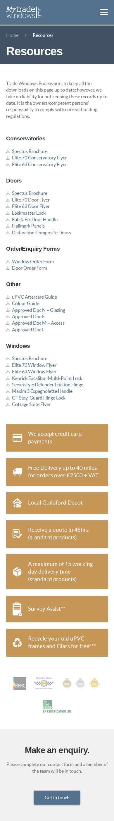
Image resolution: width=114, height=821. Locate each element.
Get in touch (57, 797)
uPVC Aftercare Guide (34, 297)
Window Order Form (33, 261)
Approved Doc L (28, 329)
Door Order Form (29, 268)
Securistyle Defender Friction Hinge (47, 384)
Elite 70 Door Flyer (31, 199)
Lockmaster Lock (29, 213)
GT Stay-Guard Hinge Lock (38, 397)
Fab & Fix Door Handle (35, 219)
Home (12, 35)
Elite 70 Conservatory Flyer (39, 157)
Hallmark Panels (28, 225)
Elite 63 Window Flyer (34, 371)
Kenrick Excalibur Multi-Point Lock (47, 378)
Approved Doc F (28, 316)
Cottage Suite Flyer (31, 404)
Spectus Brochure (29, 151)
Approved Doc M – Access (38, 323)
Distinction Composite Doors (41, 232)
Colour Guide (25, 303)
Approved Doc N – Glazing (38, 310)
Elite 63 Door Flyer (31, 206)
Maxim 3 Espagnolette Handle (42, 391)
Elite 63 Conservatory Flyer (39, 164)
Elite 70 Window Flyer (34, 365)
